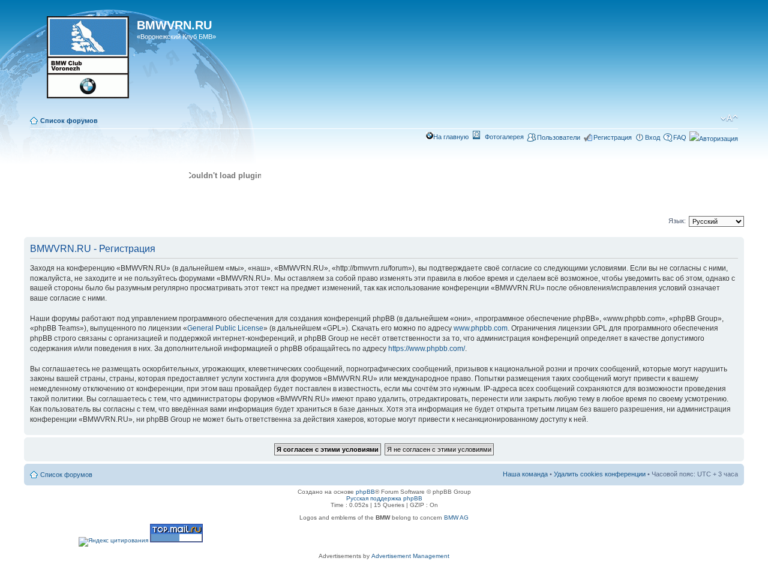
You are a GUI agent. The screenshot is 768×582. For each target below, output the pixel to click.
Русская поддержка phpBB (384, 498)
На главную (451, 136)
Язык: (677, 220)
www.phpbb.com (481, 328)
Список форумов (69, 120)
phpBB (365, 491)
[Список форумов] (82, 61)
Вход (652, 137)
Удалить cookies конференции (600, 474)
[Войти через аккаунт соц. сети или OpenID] (713, 136)
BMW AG (456, 517)
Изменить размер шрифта (729, 118)
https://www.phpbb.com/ (426, 348)
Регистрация (612, 137)
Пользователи (558, 137)
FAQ (679, 137)
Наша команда (525, 474)
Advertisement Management (410, 556)
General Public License (225, 328)
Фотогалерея (504, 136)
